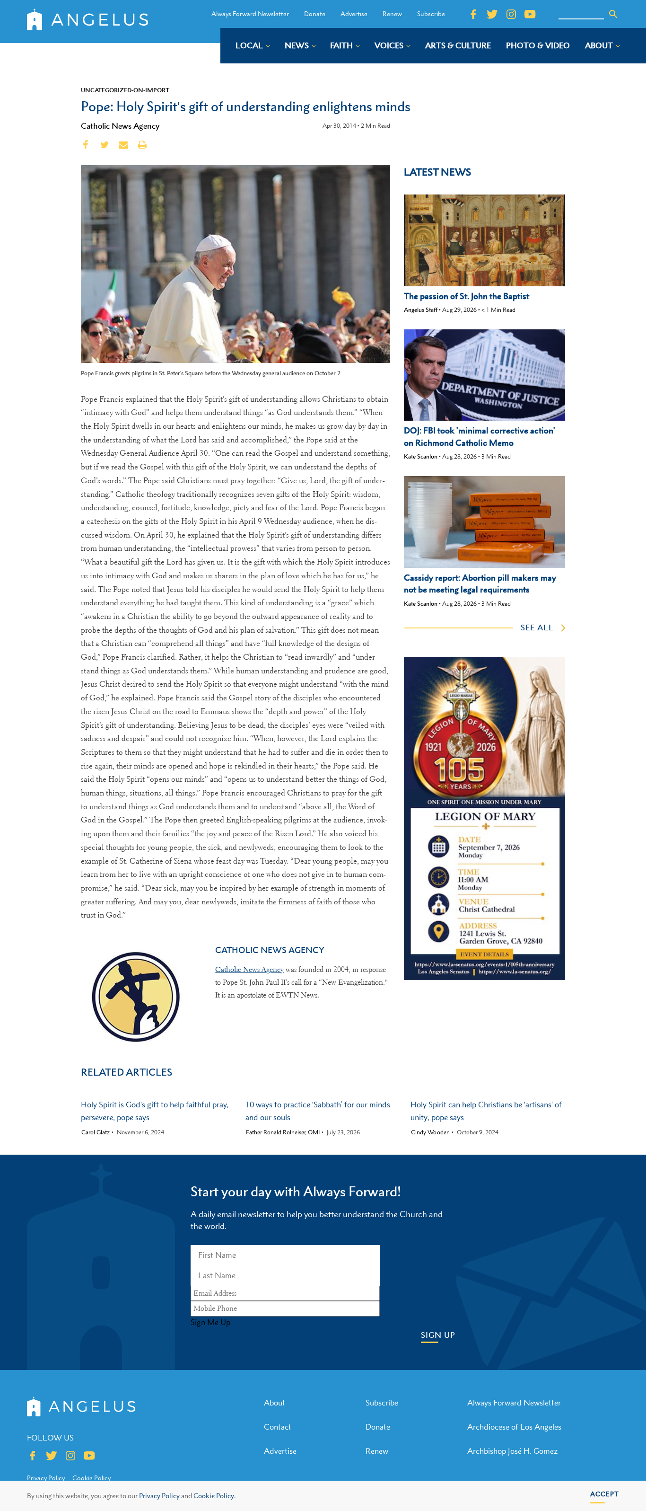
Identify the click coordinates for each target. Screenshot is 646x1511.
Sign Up (438, 1335)
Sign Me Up (210, 1322)
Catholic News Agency (120, 126)
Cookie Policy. (214, 1495)
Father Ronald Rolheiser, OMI (283, 1132)
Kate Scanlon (420, 456)
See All (537, 627)
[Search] (613, 14)
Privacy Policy (159, 1495)
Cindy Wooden (430, 1132)
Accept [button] (604, 1494)
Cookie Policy (91, 1478)
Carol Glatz (95, 1132)
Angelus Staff (420, 309)
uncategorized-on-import (125, 90)
